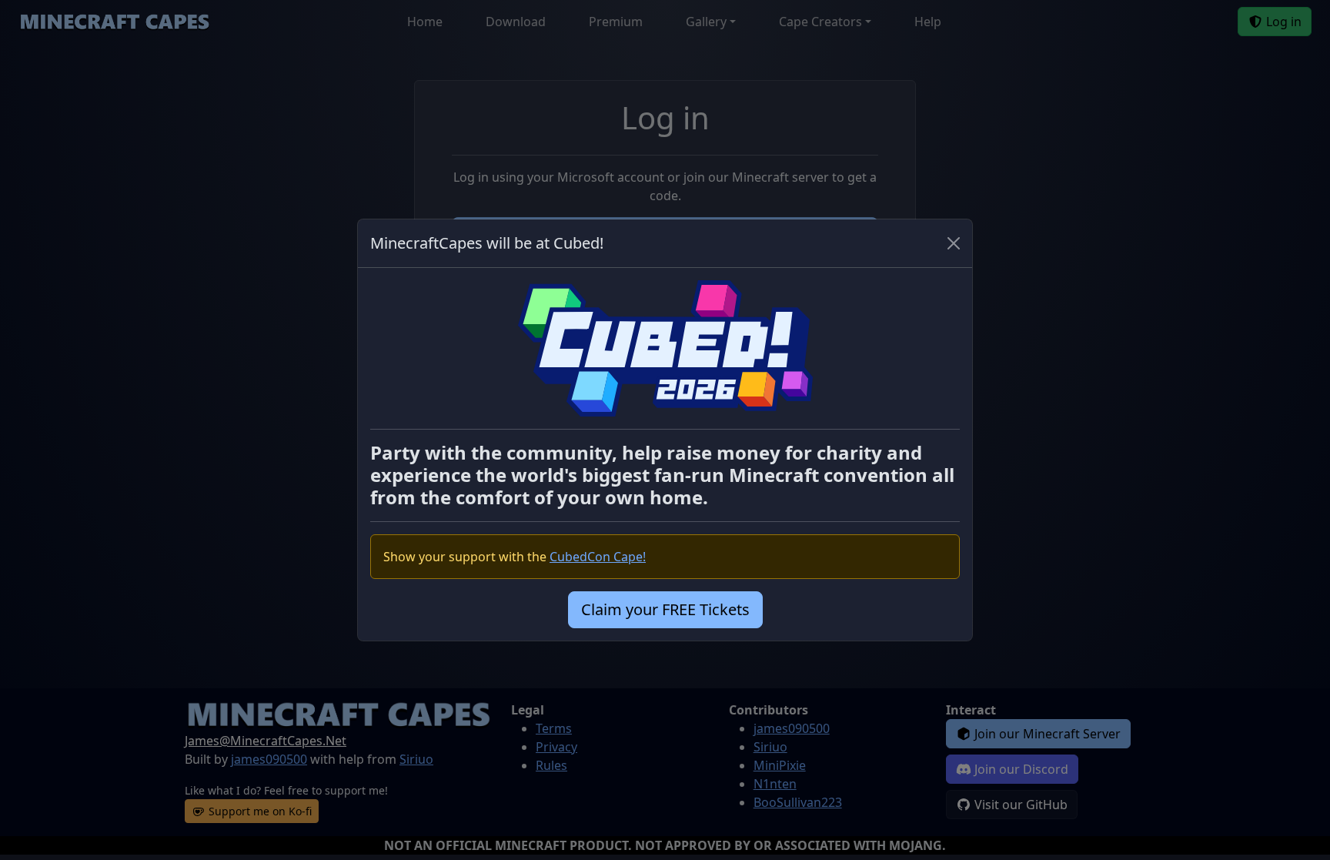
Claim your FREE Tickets (665, 609)
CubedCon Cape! (598, 556)
